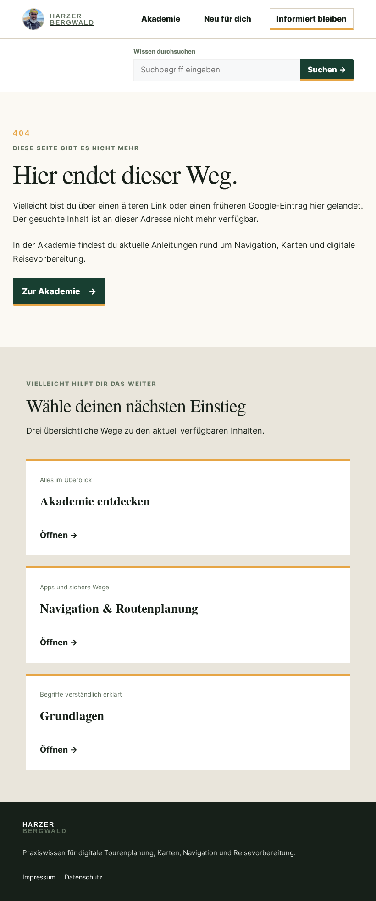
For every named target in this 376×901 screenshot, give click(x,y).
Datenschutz (84, 877)
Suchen (327, 69)
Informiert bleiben (311, 18)
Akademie (160, 18)
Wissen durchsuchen (164, 51)
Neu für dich (227, 18)
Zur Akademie (59, 291)
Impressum (38, 877)
